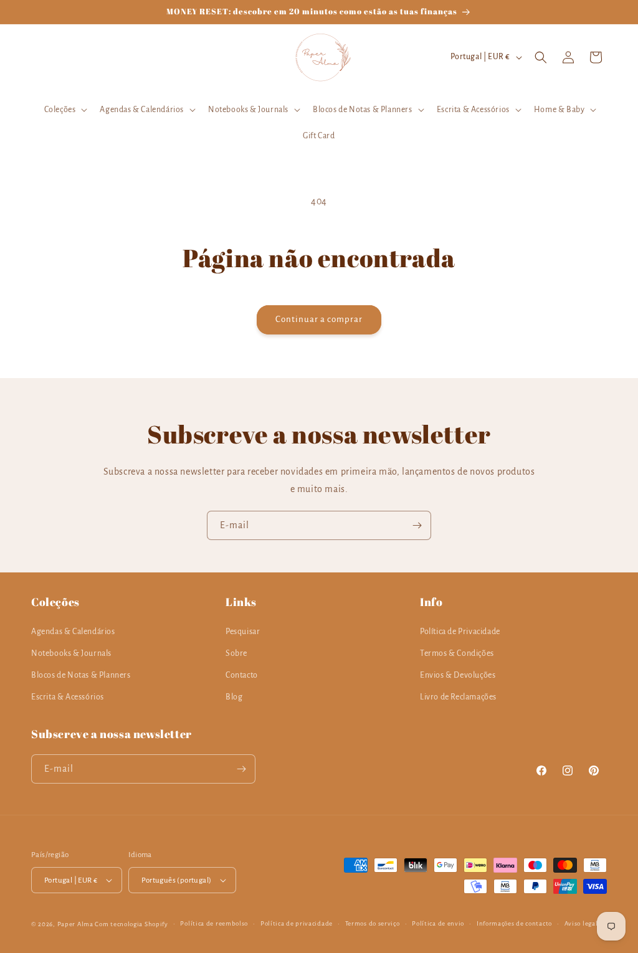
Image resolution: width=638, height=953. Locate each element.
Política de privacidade (296, 923)
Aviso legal (581, 923)
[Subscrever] (417, 525)
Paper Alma (75, 924)
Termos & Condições (457, 653)
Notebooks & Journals (71, 653)
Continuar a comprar (319, 319)
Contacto (242, 675)
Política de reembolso (214, 923)
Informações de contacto (514, 923)
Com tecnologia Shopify (131, 924)
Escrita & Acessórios (67, 697)
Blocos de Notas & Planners (81, 675)
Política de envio (438, 923)
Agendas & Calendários (73, 631)
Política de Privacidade (460, 631)
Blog (234, 697)
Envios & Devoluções (457, 675)
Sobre (236, 653)
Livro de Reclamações (458, 697)
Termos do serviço (372, 923)
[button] (65, 110)
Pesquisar (243, 631)
